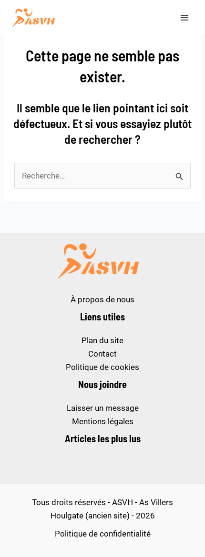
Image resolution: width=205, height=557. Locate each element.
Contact (102, 353)
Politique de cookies (102, 367)
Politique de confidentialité (103, 533)
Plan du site (102, 340)
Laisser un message (103, 408)
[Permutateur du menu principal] (185, 18)
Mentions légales (102, 421)
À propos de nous (102, 299)
